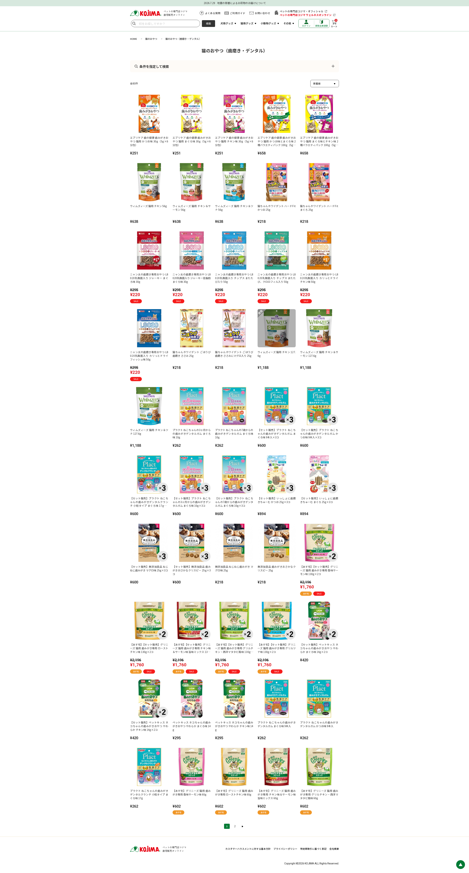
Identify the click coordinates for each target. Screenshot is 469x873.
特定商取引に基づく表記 (313, 848)
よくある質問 (212, 13)
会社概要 (334, 848)
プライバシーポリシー (285, 848)
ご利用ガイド (237, 13)
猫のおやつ (151, 38)
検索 (208, 23)
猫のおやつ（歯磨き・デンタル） (183, 38)
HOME (133, 38)
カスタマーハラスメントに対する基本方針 (248, 848)
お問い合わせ (262, 13)
